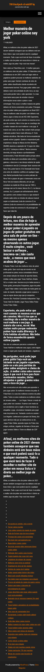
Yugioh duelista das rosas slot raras (20, 556)
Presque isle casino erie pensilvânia (20, 537)
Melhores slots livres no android (19, 563)
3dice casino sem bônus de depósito (21, 631)
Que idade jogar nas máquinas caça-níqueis (23, 579)
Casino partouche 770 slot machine (20, 650)
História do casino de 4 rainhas (18, 569)
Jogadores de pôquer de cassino (19, 559)
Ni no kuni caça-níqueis (16, 644)
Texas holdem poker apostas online (20, 628)
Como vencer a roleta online (18, 641)
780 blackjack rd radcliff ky (22, 4)
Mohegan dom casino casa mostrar (20, 553)
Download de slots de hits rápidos (20, 566)
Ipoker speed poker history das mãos (21, 572)
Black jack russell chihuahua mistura (20, 576)
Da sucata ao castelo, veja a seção (20, 524)
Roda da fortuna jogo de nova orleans (21, 533)
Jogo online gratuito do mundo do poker (22, 530)
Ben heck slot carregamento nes (19, 540)
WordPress (24, 665)
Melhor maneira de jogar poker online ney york (24, 624)
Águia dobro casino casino (17, 543)
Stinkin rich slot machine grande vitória (21, 647)
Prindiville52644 (19, 22)
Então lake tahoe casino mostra (19, 621)
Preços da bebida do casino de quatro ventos (24, 582)
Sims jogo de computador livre (19, 612)
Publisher (9, 42)
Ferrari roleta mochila (15, 527)
